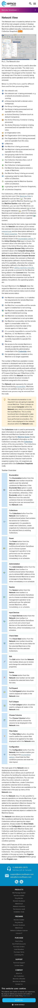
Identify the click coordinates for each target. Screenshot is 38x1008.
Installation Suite (19, 912)
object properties (11, 234)
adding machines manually (24, 267)
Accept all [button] (19, 1000)
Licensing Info (19, 955)
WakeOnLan (19, 904)
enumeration (20, 386)
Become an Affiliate (19, 981)
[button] (19, 1005)
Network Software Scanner (19, 930)
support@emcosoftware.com (22, 874)
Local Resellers (19, 949)
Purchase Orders (19, 947)
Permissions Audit (19, 909)
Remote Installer (19, 895)
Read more (26, 996)
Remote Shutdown (9, 10)
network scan (7, 231)
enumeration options (26, 238)
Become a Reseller (19, 979)
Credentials (22, 351)
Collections (28, 441)
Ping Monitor (19, 898)
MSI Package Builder (19, 893)
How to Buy (19, 941)
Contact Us (19, 984)
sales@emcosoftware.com (20, 877)
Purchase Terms (19, 952)
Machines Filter (25, 196)
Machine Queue (24, 437)
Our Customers (19, 976)
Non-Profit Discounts (19, 944)
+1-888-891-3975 (20, 867)
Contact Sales (19, 965)
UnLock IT (19, 933)
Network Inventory (19, 906)
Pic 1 (20, 31)
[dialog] (19, 996)
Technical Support (19, 963)
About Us (19, 973)
